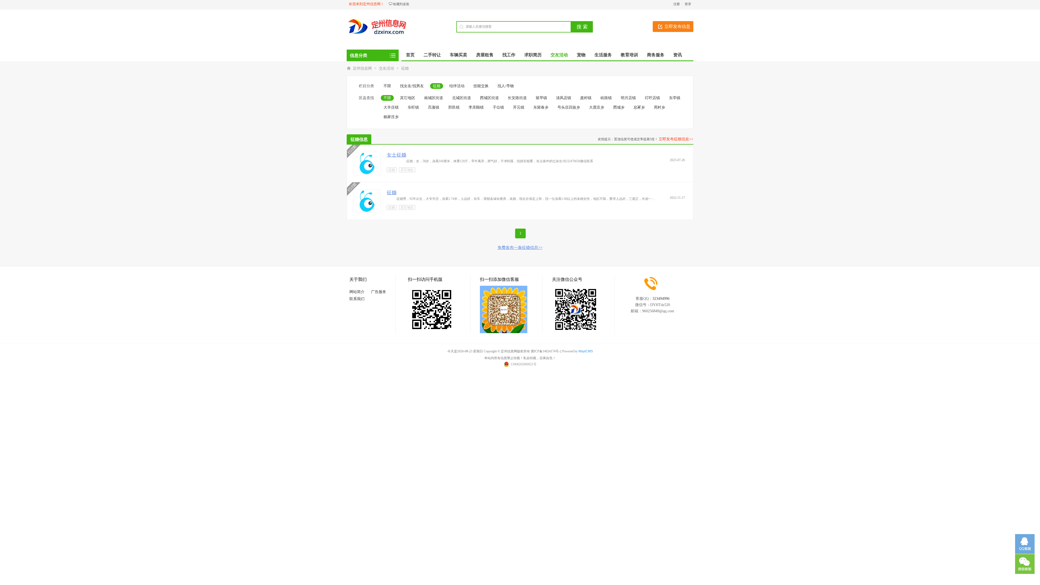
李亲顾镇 (476, 107)
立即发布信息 (677, 26)
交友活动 (386, 68)
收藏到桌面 (401, 4)
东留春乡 (540, 107)
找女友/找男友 (412, 86)
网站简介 (357, 292)
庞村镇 (586, 98)
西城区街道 (489, 98)
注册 (676, 4)
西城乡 (619, 107)
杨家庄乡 (391, 117)
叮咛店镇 (652, 98)
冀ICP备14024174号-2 (546, 351)
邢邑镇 (454, 107)
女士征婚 (396, 155)
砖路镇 (606, 98)
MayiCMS (585, 351)
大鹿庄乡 (596, 107)
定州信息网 (362, 68)
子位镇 (498, 107)
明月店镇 (628, 98)
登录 (688, 4)
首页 (410, 55)
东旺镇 (413, 107)
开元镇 (518, 107)
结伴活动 (456, 86)
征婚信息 (359, 139)
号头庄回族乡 (568, 107)
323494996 (661, 299)
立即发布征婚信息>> (676, 139)
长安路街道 (517, 98)
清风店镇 (563, 98)
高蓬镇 (433, 107)
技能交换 (481, 86)
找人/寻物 (506, 86)
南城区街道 (433, 98)
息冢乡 (639, 107)
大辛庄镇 (391, 107)
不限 (387, 86)
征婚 (405, 68)
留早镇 (541, 98)
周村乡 (659, 107)
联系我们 (357, 299)
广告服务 (378, 292)
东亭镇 (674, 98)
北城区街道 (461, 98)
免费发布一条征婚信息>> (520, 247)
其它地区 (407, 98)
